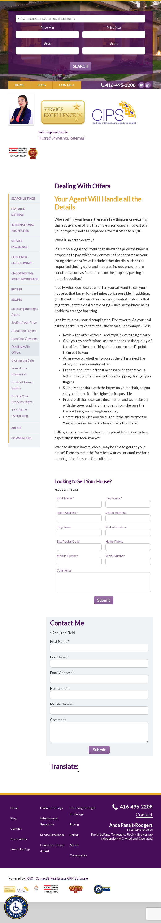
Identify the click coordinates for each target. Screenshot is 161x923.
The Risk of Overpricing (19, 413)
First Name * (65, 498)
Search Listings (23, 198)
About (16, 428)
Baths (114, 43)
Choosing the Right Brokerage (24, 276)
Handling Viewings (24, 338)
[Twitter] (141, 85)
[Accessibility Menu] (16, 907)
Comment (58, 720)
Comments (64, 570)
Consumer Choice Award (22, 260)
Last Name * (113, 498)
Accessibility (18, 839)
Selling (16, 299)
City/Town (64, 527)
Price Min (47, 27)
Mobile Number (67, 556)
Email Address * (67, 512)
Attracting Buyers (23, 330)
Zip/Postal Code (68, 541)
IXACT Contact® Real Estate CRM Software (57, 878)
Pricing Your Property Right (21, 399)
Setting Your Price (24, 322)
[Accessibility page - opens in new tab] (103, 895)
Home (19, 85)
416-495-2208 (120, 85)
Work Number (115, 556)
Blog (42, 85)
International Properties (22, 227)
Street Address (115, 512)
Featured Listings (18, 211)
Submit (103, 600)
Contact (67, 85)
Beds (47, 43)
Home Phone (114, 541)
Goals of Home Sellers (21, 385)
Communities (21, 438)
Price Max (114, 27)
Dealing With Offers (20, 349)
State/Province (116, 527)
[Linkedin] (148, 85)
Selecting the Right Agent (24, 311)
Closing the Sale (22, 360)
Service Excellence (19, 243)
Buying (16, 289)
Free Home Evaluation (19, 371)
